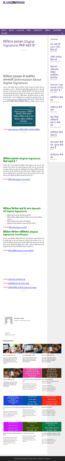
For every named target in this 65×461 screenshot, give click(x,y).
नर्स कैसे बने (7, 333)
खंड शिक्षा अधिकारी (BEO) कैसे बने (55, 121)
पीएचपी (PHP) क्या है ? (10, 335)
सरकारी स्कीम (57, 30)
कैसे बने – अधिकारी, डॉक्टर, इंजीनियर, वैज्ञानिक (54, 72)
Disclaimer (40, 458)
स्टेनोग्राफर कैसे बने (56, 156)
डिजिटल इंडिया (29, 89)
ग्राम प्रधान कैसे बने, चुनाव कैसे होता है (56, 144)
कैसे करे (11, 30)
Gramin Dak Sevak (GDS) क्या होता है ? (56, 87)
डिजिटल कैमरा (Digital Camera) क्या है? (19, 179)
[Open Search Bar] (62, 33)
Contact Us (48, 458)
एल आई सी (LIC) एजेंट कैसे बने (55, 47)
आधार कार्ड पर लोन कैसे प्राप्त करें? (16, 279)
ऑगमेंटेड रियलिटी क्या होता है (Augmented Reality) (22, 287)
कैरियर (29, 30)
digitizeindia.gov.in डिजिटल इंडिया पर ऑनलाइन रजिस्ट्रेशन (24, 129)
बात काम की (20, 30)
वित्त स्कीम (4, 33)
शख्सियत (47, 30)
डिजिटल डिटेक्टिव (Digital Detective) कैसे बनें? (21, 250)
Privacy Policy (32, 458)
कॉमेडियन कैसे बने (56, 98)
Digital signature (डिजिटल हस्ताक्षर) (17, 99)
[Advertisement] (32, 17)
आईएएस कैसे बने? (56, 108)
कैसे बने (4, 30)
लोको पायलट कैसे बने (56, 58)
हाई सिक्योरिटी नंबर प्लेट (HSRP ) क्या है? (18, 283)
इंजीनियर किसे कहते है (56, 133)
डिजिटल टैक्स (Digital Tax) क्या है (17, 227)
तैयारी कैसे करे (38, 30)
